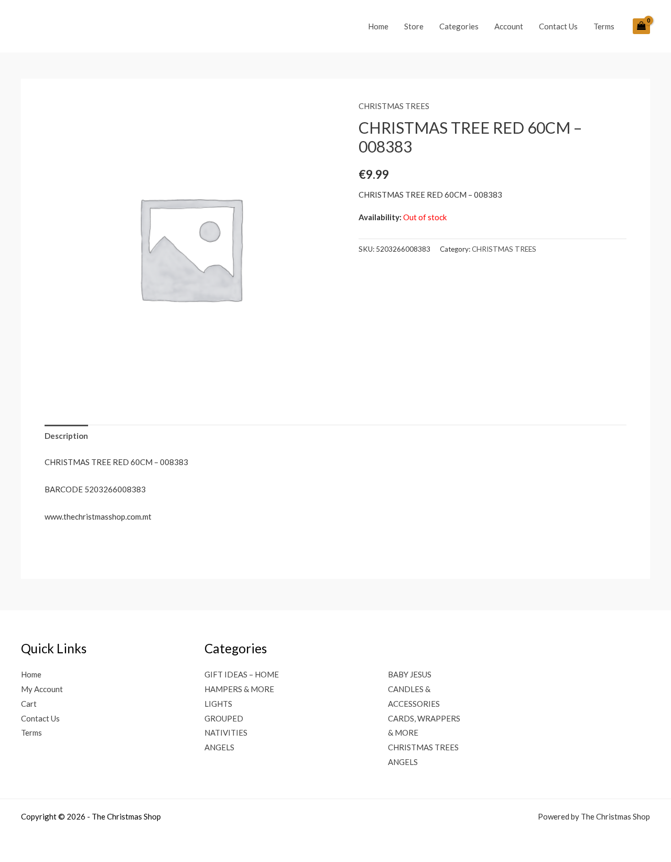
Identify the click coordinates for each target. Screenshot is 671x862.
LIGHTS (218, 703)
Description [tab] (66, 435)
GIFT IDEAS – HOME (241, 674)
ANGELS (219, 747)
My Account (42, 689)
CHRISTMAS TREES (394, 106)
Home (378, 26)
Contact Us (558, 26)
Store (414, 26)
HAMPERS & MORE (239, 689)
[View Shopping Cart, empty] (641, 26)
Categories (459, 26)
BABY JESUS (409, 674)
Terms (603, 26)
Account (508, 26)
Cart (29, 703)
